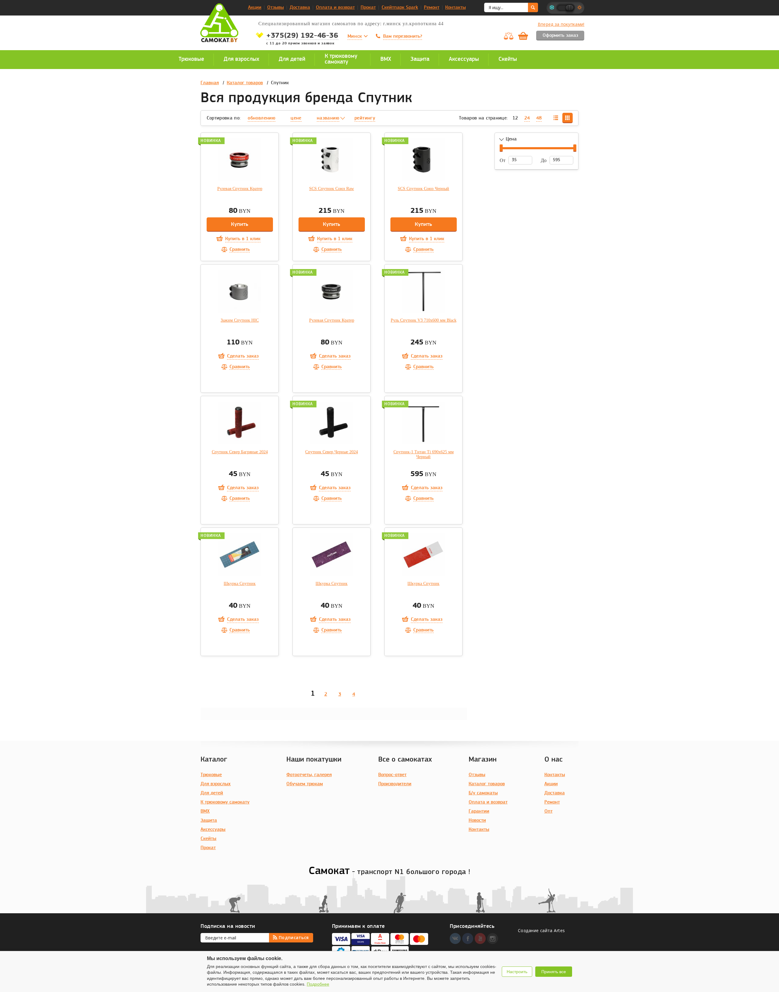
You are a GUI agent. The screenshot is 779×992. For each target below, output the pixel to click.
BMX (205, 811)
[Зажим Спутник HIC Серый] (239, 291)
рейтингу (365, 118)
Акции (254, 7)
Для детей (212, 793)
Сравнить (239, 249)
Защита (209, 820)
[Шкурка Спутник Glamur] (331, 554)
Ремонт (431, 7)
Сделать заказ (243, 356)
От (502, 160)
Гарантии (479, 811)
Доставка (300, 7)
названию (328, 118)
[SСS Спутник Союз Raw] (331, 159)
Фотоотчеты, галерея (309, 775)
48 (539, 118)
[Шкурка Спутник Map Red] (423, 554)
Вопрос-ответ (392, 775)
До (544, 160)
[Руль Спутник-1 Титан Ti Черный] (423, 423)
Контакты (455, 7)
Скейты (208, 838)
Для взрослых (216, 784)
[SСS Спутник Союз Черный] (423, 159)
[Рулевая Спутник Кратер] (239, 159)
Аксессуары (213, 829)
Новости (477, 820)
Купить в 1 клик (242, 239)
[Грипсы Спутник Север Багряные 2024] (239, 423)
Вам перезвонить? (402, 36)
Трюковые (211, 775)
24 (527, 118)
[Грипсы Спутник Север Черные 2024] (331, 423)
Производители (394, 784)
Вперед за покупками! (561, 24)
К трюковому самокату (225, 802)
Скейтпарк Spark (400, 7)
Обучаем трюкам (304, 784)
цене (296, 118)
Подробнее (318, 984)
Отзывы (275, 7)
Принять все (553, 971)
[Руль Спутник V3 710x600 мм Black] (423, 291)
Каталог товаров (245, 83)
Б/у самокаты (483, 793)
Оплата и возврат (335, 7)
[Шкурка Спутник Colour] (239, 554)
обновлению (261, 118)
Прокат (368, 7)
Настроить (517, 971)
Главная (210, 83)
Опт (548, 811)
